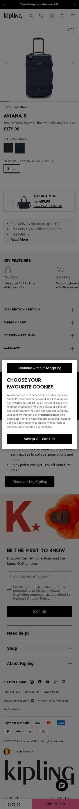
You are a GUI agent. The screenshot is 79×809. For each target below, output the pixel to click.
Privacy (16, 402)
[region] (39, 404)
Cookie (31, 402)
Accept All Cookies (39, 439)
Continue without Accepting (39, 368)
